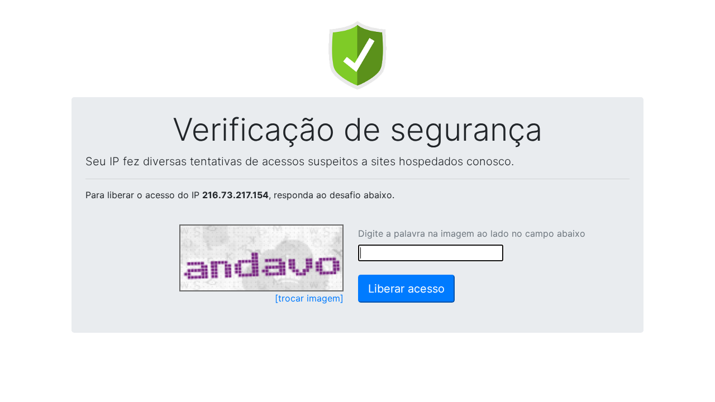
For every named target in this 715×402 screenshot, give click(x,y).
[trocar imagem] (309, 298)
